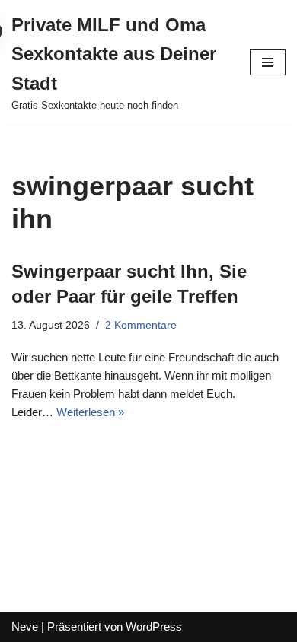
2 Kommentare (141, 325)
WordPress (154, 626)
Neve (24, 626)
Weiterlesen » (90, 411)
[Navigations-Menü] (268, 62)
